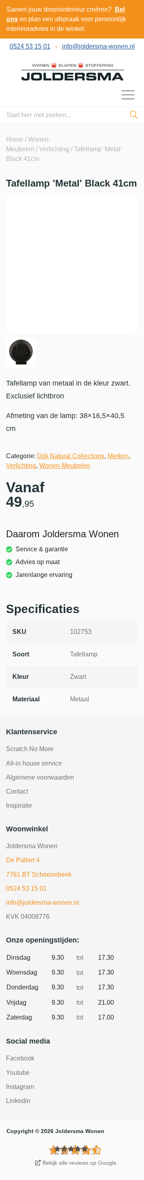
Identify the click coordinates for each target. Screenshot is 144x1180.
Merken (118, 456)
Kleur (20, 676)
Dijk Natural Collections (70, 456)
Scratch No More (30, 748)
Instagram (20, 1086)
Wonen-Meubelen (64, 465)
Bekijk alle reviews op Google (78, 1163)
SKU (19, 631)
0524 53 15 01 (30, 46)
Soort (20, 654)
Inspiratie (19, 805)
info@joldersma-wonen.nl (98, 46)
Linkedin (18, 1100)
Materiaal (26, 699)
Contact (17, 791)
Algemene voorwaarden (40, 777)
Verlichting (54, 149)
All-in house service (34, 763)
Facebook (20, 1058)
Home (14, 139)
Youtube (18, 1072)
